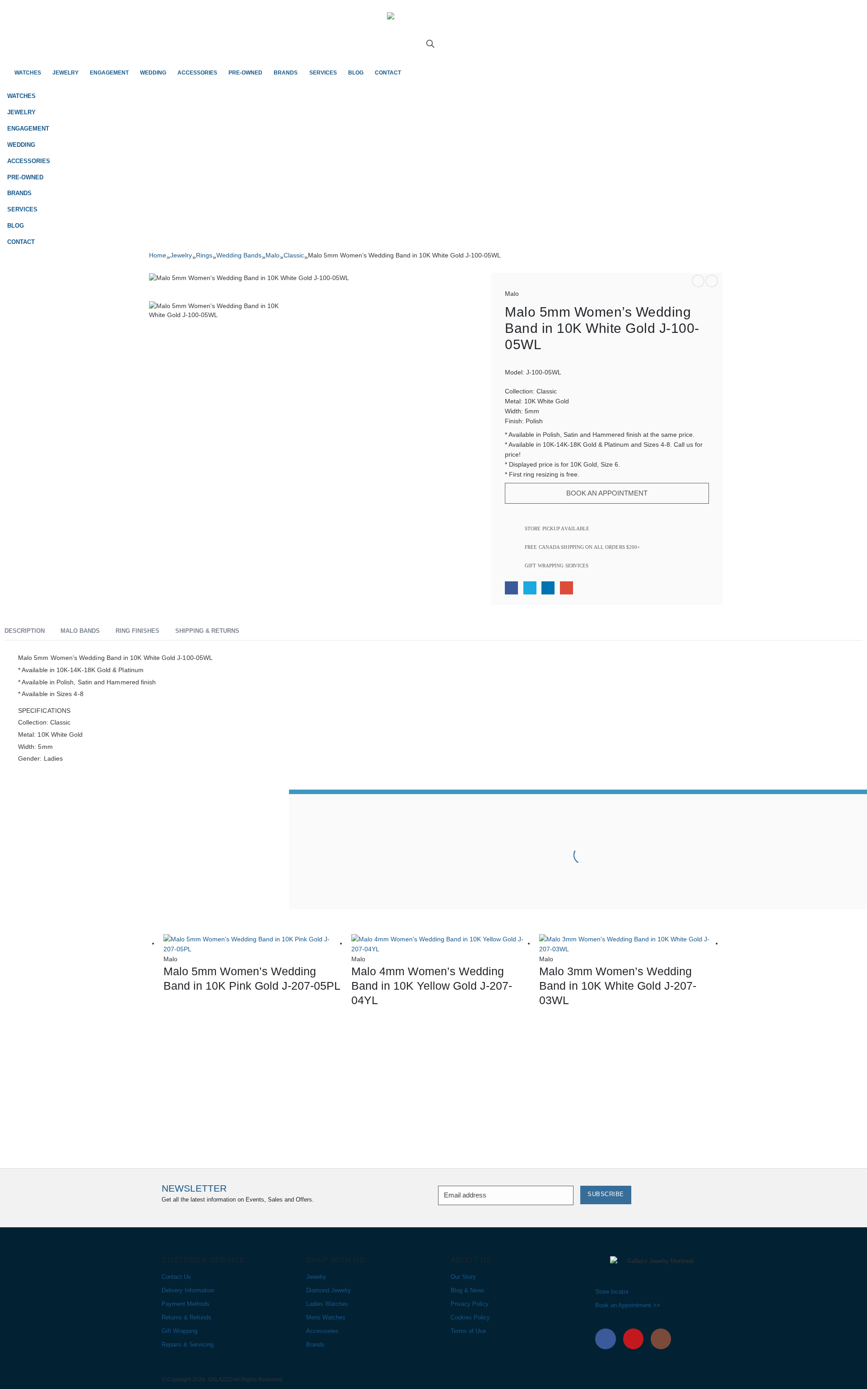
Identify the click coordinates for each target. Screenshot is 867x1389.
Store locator (612, 1292)
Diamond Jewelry (328, 1290)
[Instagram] (661, 1338)
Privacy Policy (470, 1304)
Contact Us (176, 1277)
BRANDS (286, 73)
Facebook (511, 587)
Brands (315, 1345)
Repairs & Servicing (188, 1345)
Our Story (463, 1277)
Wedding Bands (238, 255)
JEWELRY (65, 73)
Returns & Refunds (186, 1317)
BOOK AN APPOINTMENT (607, 493)
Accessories (322, 1331)
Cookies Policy (470, 1317)
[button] (853, 109)
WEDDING (153, 73)
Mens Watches (325, 1317)
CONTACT (388, 73)
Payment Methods (186, 1304)
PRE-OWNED (245, 73)
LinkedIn (548, 587)
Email (566, 587)
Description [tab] (25, 630)
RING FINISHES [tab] (137, 630)
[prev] (698, 281)
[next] (711, 281)
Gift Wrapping (179, 1331)
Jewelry (181, 255)
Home (157, 255)
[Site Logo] (433, 25)
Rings (204, 255)
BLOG (356, 73)
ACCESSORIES (197, 73)
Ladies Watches (327, 1304)
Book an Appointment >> (627, 1305)
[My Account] (433, 51)
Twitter (529, 587)
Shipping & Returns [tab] (207, 630)
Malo (273, 255)
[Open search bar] (430, 43)
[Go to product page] (252, 944)
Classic (294, 255)
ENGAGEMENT (109, 73)
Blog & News (468, 1290)
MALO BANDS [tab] (80, 630)
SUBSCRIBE (605, 1194)
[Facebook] (605, 1338)
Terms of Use (468, 1331)
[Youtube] (633, 1338)
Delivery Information (188, 1290)
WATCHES (27, 73)
